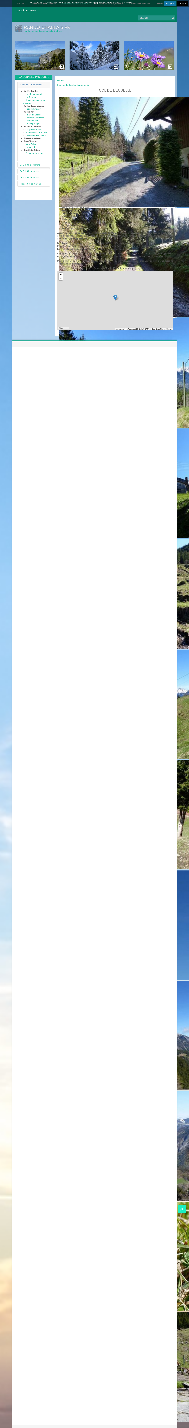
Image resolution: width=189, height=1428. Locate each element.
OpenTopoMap (129, 329)
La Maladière (32, 147)
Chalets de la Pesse (35, 117)
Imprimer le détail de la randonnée (73, 85)
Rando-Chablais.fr (47, 27)
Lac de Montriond (34, 94)
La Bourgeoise (32, 97)
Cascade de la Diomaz (36, 135)
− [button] (61, 278)
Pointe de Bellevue (34, 153)
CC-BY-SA (139, 329)
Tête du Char (32, 120)
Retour (60, 80)
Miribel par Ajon (33, 123)
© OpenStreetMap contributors (161, 329)
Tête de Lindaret (33, 109)
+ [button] (61, 274)
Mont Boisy (31, 144)
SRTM (147, 329)
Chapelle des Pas (34, 129)
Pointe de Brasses (34, 115)
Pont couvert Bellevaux (36, 132)
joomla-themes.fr (100, 1426)
